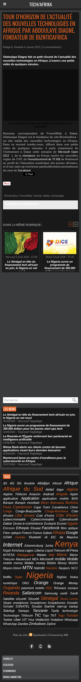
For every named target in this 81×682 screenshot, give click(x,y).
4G (12, 483)
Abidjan (43, 483)
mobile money (13, 563)
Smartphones (57, 602)
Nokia (74, 577)
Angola (62, 494)
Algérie (72, 489)
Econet (61, 523)
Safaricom (31, 592)
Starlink (49, 606)
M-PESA (9, 554)
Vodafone (56, 619)
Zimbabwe (37, 624)
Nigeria (39, 575)
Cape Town (42, 507)
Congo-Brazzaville (28, 511)
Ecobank (50, 523)
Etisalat (35, 528)
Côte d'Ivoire (25, 515)
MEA (35, 559)
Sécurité (33, 598)
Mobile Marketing (12, 677)
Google (72, 533)
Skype (7, 602)
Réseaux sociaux (66, 588)
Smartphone (38, 602)
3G (5, 483)
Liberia (39, 550)
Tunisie (72, 615)
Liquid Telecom (55, 550)
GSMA (7, 537)
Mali (51, 554)
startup (73, 606)
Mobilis (73, 563)
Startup (9, 611)
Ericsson (9, 528)
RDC (49, 588)
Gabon (47, 533)
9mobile (29, 483)
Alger (60, 489)
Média (46, 195)
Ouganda (11, 587)
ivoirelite (8, 659)
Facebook (51, 528)
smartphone (21, 602)
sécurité (21, 598)
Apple (74, 494)
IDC (53, 537)
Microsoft (46, 559)
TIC (37, 615)
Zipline (51, 623)
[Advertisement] (30, 335)
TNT (53, 615)
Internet (38, 195)
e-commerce (33, 523)
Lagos (29, 550)
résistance (28, 155)
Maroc (62, 555)
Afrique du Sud (23, 489)
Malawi (41, 554)
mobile (60, 559)
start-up (62, 606)
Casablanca (60, 507)
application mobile (55, 498)
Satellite (8, 599)
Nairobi (39, 568)
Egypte (72, 523)
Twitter (7, 620)
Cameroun (22, 507)
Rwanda (11, 592)
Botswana (57, 503)
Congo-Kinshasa (56, 511)
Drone (17, 523)
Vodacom (42, 620)
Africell (57, 483)
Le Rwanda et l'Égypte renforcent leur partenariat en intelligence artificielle (37, 438)
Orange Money (65, 583)
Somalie (72, 602)
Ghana (59, 532)
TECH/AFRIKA (40, 4)
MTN (27, 567)
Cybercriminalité (42, 519)
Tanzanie (40, 610)
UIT (24, 619)
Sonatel (8, 606)
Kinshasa (18, 550)
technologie (57, 195)
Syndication (40, 635)
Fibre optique (12, 532)
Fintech (27, 532)
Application (30, 498)
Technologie (11, 615)
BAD (75, 498)
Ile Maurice (69, 537)
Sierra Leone (69, 598)
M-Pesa (72, 550)
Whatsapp (71, 619)
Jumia (49, 545)
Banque (8, 502)
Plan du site (20, 635)
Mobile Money (57, 563)
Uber (17, 620)
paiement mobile (32, 588)
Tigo (46, 615)
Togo (61, 615)
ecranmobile (9, 671)
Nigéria (61, 577)
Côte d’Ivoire (67, 515)
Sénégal (49, 598)
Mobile (72, 559)
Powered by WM (58, 635)
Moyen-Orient (12, 568)
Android (48, 494)
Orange (41, 582)
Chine (74, 507)
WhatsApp (10, 623)
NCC (74, 568)
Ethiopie (22, 528)
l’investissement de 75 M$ (44, 159)
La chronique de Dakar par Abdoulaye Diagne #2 (38, 123)
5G (19, 483)
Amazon (34, 494)
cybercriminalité (14, 519)
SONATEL (22, 606)
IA (45, 537)
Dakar (7, 523)
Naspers (64, 568)
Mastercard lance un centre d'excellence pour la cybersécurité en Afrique (34, 459)
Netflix (7, 577)
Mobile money (34, 563)
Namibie (51, 568)
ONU (25, 583)
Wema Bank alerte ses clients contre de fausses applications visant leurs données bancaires (34, 448)
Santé (74, 593)
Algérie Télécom (15, 494)
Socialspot (24, 170)
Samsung (50, 593)
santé (63, 593)
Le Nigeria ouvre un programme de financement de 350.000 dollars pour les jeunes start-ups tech (59, 264)
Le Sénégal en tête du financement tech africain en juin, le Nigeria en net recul (21, 264)
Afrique (71, 482)
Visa (31, 619)
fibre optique (69, 528)
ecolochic (8, 665)
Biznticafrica (11, 195)
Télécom (27, 615)
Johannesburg (33, 545)
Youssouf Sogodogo (22, 204)
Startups (23, 610)
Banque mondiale (27, 502)
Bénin (45, 502)
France (37, 532)
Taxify (55, 610)
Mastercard (23, 559)
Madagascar (25, 555)
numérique (10, 583)
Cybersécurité (68, 519)
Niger (18, 577)
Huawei (35, 537)
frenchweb (40, 126)
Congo (7, 511)
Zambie (23, 624)
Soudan (37, 606)
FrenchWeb (26, 195)
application (10, 498)
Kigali (7, 550)
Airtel (50, 489)
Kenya (66, 543)
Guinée (20, 537)
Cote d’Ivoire (45, 515)
